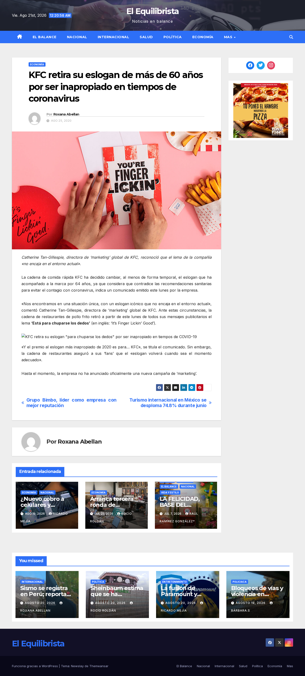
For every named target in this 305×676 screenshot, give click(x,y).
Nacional (77, 37)
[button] (291, 37)
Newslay (77, 666)
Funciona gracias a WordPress (35, 666)
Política (172, 37)
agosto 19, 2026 (251, 603)
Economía (203, 37)
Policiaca (240, 581)
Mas (229, 37)
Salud (146, 37)
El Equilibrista (152, 11)
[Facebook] (250, 65)
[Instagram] (271, 65)
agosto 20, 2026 (40, 603)
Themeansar (98, 666)
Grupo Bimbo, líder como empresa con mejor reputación (71, 402)
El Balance (44, 37)
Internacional (113, 37)
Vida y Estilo (170, 492)
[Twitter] (260, 65)
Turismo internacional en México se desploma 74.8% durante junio (168, 402)
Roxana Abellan (66, 114)
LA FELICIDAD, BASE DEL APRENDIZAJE (180, 504)
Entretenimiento (174, 581)
